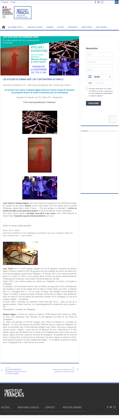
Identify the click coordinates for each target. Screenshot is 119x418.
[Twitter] (98, 2)
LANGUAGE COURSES (35, 27)
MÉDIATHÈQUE (87, 27)
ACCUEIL (4, 26)
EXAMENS (49, 27)
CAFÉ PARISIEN (101, 27)
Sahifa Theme (18, 415)
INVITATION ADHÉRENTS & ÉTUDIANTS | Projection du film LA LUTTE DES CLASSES (16, 371)
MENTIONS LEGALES (28, 407)
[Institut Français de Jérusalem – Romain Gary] (16, 12)
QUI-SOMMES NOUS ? (15, 27)
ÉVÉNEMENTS (73, 27)
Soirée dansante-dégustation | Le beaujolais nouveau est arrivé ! (63, 370)
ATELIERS (60, 27)
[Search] (116, 2)
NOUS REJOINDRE (72, 407)
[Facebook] (95, 2)
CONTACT (50, 407)
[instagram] (102, 2)
